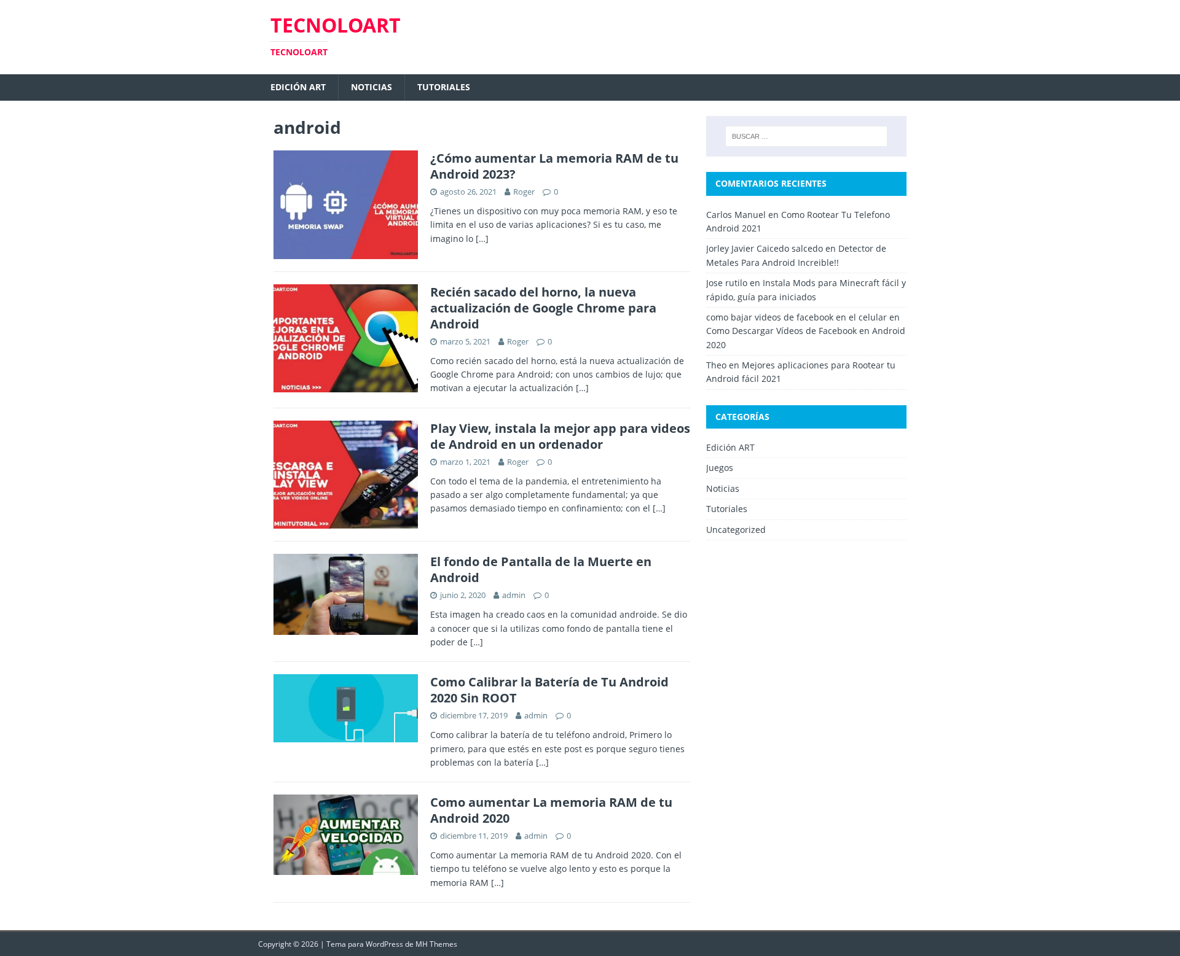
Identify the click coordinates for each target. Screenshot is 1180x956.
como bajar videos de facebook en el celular (796, 317)
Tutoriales (443, 87)
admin (513, 594)
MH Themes (436, 944)
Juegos (719, 467)
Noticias (371, 87)
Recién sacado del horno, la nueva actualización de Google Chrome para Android (543, 308)
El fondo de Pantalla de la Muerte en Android (540, 569)
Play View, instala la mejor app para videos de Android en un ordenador (560, 436)
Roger (524, 191)
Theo (716, 365)
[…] (482, 238)
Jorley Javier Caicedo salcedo (764, 248)
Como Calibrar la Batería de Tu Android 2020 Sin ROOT (549, 690)
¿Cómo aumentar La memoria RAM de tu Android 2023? (554, 166)
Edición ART (298, 87)
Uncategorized (736, 529)
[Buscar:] (806, 136)
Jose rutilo (726, 283)
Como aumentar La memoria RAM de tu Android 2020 (551, 810)
